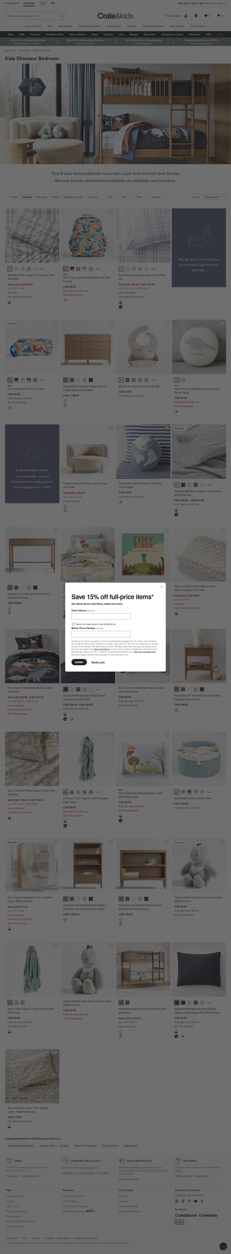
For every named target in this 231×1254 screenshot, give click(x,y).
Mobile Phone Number (87, 627)
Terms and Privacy (101, 649)
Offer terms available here (145, 651)
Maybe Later (98, 662)
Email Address (83, 610)
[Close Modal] (161, 586)
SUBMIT (79, 662)
